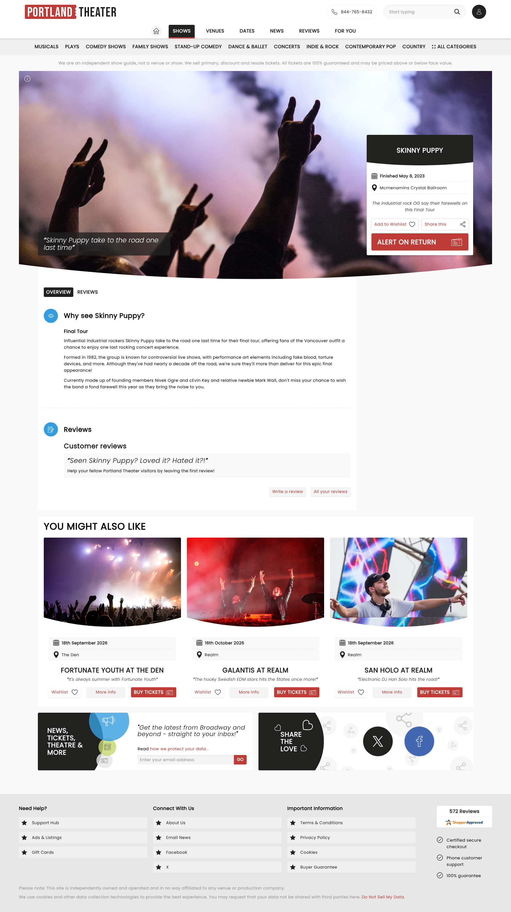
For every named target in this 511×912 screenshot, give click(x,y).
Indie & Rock (323, 46)
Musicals (47, 46)
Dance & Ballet (247, 46)
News (277, 31)
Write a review (287, 491)
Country (414, 46)
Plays (72, 46)
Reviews (309, 31)
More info (106, 692)
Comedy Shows (106, 46)
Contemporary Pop (370, 46)
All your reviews (330, 491)
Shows (181, 31)
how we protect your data (178, 749)
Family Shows (150, 46)
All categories (456, 46)
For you (345, 31)
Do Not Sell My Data (383, 897)
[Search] (458, 11)
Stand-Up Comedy (198, 46)
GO (240, 759)
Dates (247, 31)
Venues (215, 31)
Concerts (287, 46)
